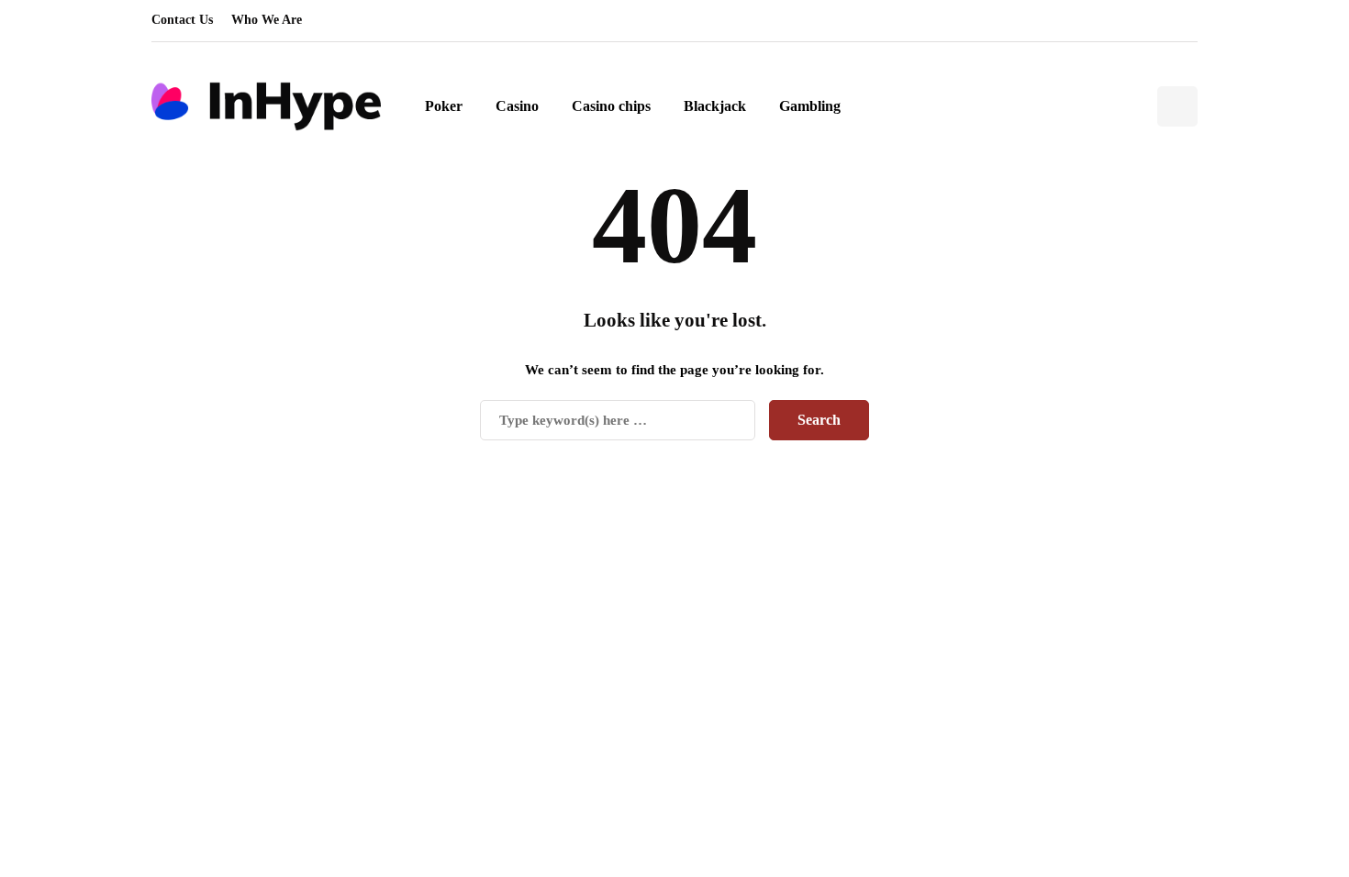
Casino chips (611, 106)
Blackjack (715, 106)
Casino (517, 106)
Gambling (810, 106)
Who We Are (266, 20)
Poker (444, 106)
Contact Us (182, 20)
